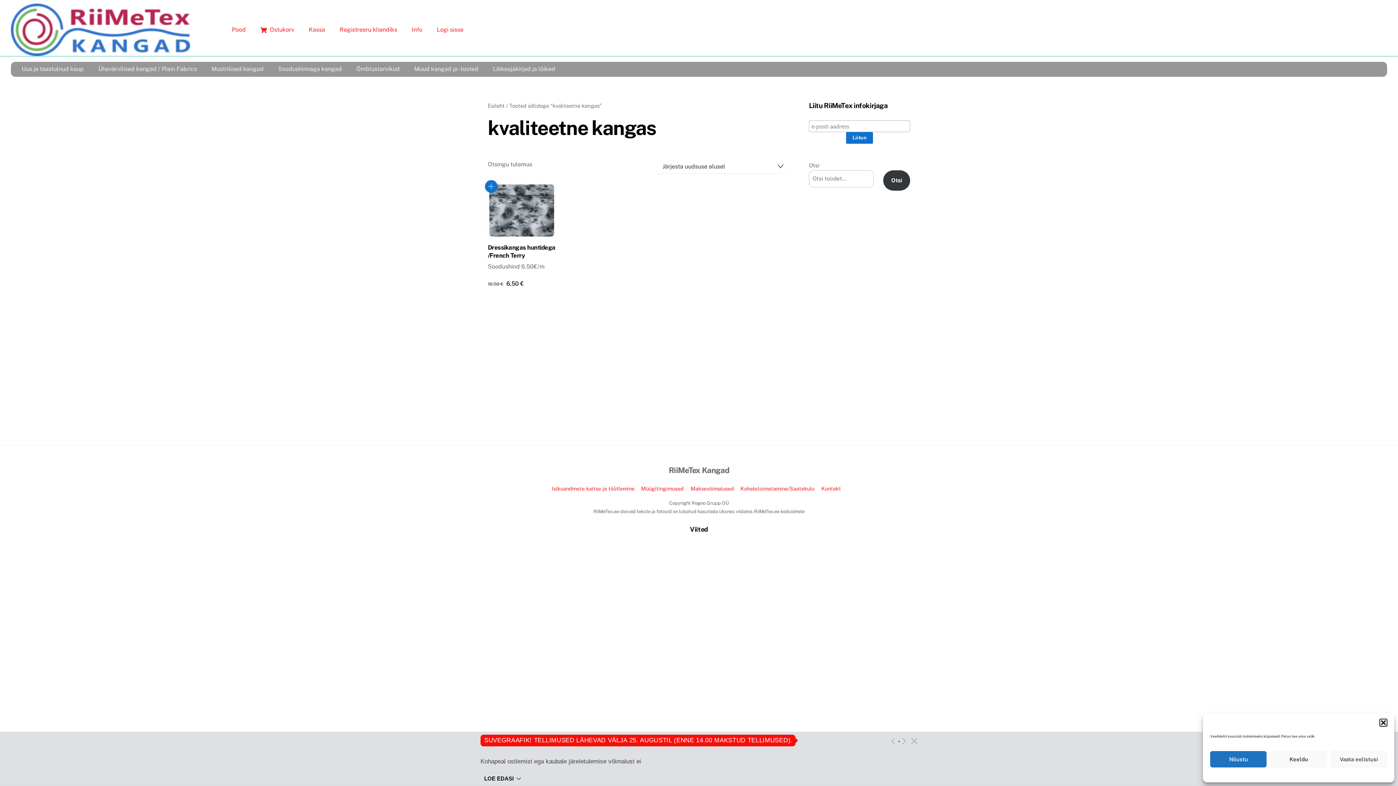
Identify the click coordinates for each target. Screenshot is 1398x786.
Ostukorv (281, 29)
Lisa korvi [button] (491, 186)
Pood (239, 29)
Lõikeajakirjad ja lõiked (524, 69)
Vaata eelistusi (1359, 759)
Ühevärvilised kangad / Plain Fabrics (147, 69)
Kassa (317, 29)
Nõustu (1238, 759)
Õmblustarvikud (378, 69)
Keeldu (1299, 759)
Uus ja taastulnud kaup (53, 69)
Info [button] (417, 29)
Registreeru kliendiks (368, 29)
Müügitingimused (662, 488)
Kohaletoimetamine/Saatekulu (777, 488)
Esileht (496, 106)
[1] (899, 741)
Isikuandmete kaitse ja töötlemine (593, 488)
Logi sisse (450, 29)
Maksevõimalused (712, 488)
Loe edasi (499, 778)
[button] (1383, 722)
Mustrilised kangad (238, 69)
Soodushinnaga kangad (310, 69)
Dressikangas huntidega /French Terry (522, 251)
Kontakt (831, 488)
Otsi (814, 165)
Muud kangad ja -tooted (446, 69)
